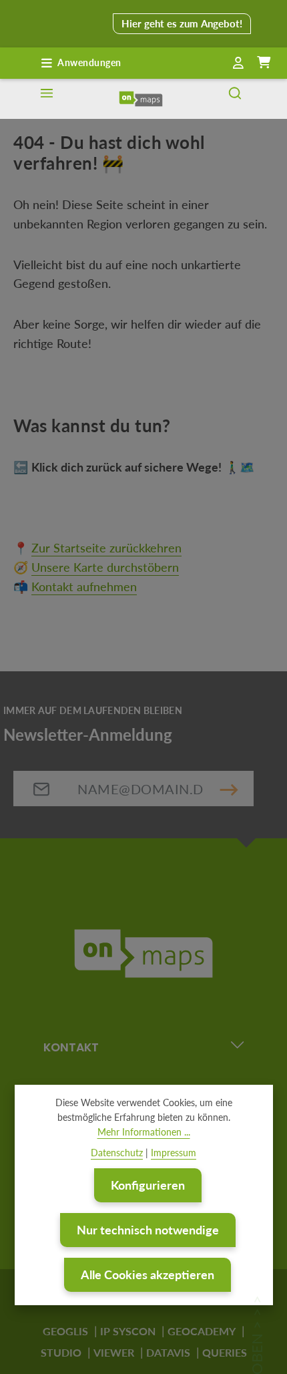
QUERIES (224, 1352)
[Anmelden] (238, 63)
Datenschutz (117, 1152)
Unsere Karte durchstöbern (105, 567)
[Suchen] (235, 98)
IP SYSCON (128, 1331)
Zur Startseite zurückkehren (106, 547)
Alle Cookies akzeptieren (147, 1274)
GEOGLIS (65, 1331)
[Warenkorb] (264, 63)
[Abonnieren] (229, 788)
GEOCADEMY (202, 1331)
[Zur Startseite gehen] (141, 99)
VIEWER (113, 1352)
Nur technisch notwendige (148, 1229)
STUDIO (61, 1352)
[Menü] (46, 98)
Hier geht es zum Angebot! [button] (181, 23)
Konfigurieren (148, 1185)
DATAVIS (168, 1352)
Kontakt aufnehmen (84, 586)
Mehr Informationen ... (143, 1132)
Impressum (173, 1152)
